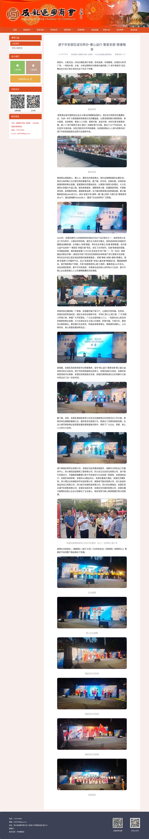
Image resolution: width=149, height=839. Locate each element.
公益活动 (15, 43)
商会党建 (94, 30)
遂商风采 (133, 30)
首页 (15, 30)
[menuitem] (15, 30)
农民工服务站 (17, 48)
